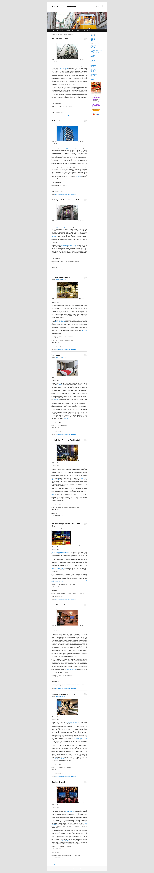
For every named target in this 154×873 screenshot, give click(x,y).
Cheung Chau (93, 47)
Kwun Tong (93, 59)
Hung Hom (93, 55)
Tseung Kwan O (94, 74)
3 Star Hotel (57, 599)
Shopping (73, 30)
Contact (88, 30)
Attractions (61, 30)
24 (85, 38)
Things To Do (67, 30)
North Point (93, 64)
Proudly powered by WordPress (77, 868)
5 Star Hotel (57, 688)
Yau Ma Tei (93, 79)
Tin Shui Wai (93, 70)
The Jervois (55, 355)
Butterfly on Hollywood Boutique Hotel (65, 200)
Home (53, 30)
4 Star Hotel (57, 115)
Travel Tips (83, 30)
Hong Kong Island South (95, 52)
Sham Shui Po (94, 67)
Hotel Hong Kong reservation (63, 6)
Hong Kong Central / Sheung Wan (64, 115)
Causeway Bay (94, 45)
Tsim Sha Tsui (93, 71)
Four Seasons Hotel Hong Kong (63, 694)
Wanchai (92, 78)
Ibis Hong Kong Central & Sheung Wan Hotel (60, 552)
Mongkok (93, 62)
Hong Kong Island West (95, 54)
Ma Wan (92, 61)
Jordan (92, 56)
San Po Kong (93, 65)
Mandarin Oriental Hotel (70, 811)
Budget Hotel (93, 35)
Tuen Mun (93, 76)
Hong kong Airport (94, 48)
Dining (78, 30)
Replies (73, 115)
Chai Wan (93, 46)
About (57, 30)
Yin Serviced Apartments (60, 277)
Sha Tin (92, 66)
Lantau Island (93, 60)
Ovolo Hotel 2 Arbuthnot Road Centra (58, 468)
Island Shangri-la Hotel (59, 605)
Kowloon (93, 57)
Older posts (53, 864)
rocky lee (64, 40)
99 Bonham (55, 121)
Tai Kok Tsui (93, 69)
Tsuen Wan (93, 75)
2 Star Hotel (93, 37)
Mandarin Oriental (58, 782)
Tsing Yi (92, 73)
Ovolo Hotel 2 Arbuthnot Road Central (65, 440)
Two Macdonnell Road (59, 39)
